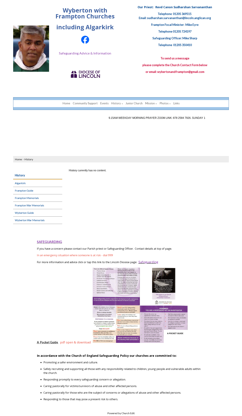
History (116, 103)
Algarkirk (20, 183)
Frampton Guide (24, 190)
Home (66, 103)
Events (104, 103)
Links (176, 103)
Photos (164, 103)
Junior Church (134, 103)
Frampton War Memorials (29, 205)
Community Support (85, 103)
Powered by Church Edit (121, 413)
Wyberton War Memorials (30, 220)
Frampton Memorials (27, 197)
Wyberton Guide (24, 212)
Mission (150, 103)
